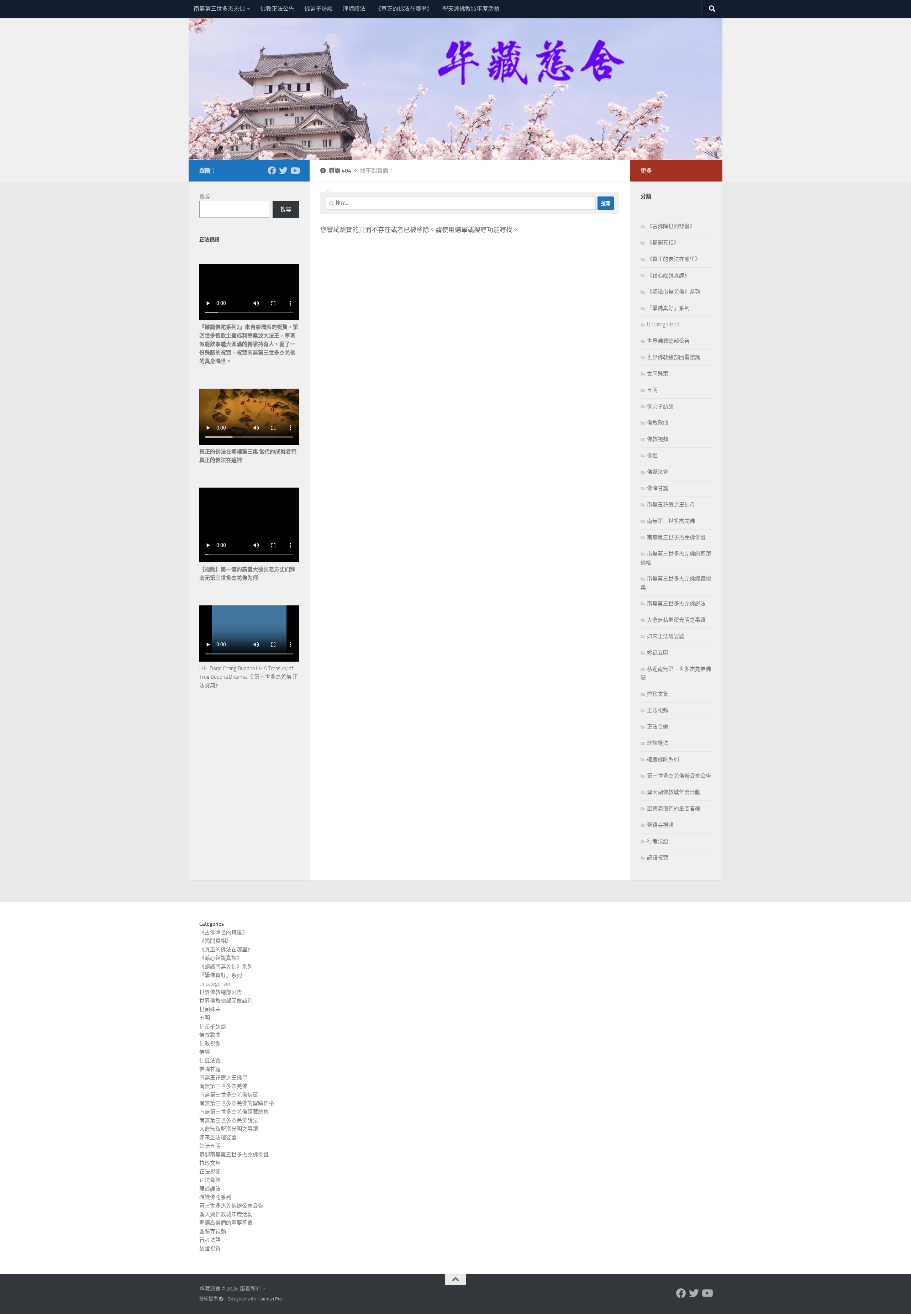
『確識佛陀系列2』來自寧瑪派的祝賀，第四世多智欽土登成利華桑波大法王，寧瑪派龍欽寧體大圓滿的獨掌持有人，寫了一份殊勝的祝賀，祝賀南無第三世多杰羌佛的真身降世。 (248, 344)
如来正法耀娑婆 (665, 636)
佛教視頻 (657, 439)
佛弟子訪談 (318, 8)
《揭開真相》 (663, 243)
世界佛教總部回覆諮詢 (673, 357)
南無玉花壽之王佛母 (671, 504)
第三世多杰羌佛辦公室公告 (679, 776)
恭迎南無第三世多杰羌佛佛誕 (234, 1154)
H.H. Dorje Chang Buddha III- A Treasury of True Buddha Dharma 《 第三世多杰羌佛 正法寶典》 (248, 677)
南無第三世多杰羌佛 (219, 8)
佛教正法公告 (277, 8)
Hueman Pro (269, 1299)
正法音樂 (657, 727)
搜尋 (204, 196)
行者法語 (657, 841)
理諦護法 (354, 8)
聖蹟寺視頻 (660, 825)
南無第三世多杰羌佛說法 (676, 603)
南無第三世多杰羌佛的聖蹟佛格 (236, 1103)
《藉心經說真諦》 (668, 275)
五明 (652, 390)
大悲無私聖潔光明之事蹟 (676, 620)
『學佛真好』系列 (668, 308)
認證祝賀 (657, 858)
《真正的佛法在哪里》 (403, 8)
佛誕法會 (657, 472)
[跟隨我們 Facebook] (272, 170)
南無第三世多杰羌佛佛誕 (676, 537)
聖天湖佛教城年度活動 (470, 8)
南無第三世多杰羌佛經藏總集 (234, 1112)
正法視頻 (657, 710)
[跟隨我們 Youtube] (294, 170)
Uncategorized (663, 324)
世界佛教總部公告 (668, 341)
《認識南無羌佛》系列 (673, 292)
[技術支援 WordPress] (221, 1299)
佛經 (652, 455)
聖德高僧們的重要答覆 (673, 808)
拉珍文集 (657, 694)
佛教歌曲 (657, 423)
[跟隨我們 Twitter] (283, 170)
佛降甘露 (657, 488)
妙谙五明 (657, 653)
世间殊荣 (657, 373)
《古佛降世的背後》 (671, 226)
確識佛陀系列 (663, 759)
